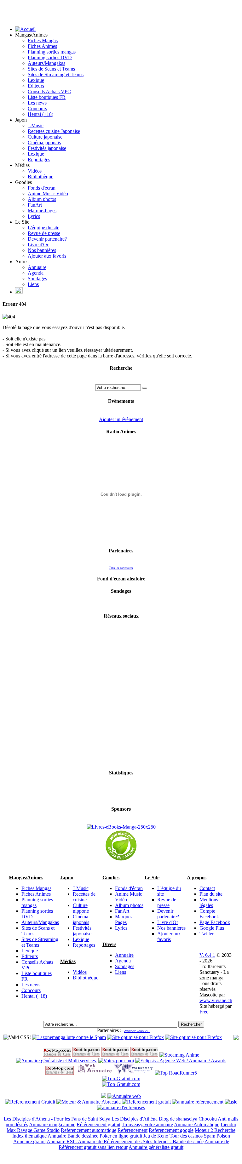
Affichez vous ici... (137, 1031)
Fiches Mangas (43, 40)
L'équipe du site (43, 227)
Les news (37, 103)
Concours (37, 108)
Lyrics (34, 216)
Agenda (35, 273)
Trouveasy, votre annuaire (147, 1124)
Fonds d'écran (41, 188)
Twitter (206, 933)
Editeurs (36, 85)
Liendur (228, 1124)
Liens (33, 284)
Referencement (132, 1130)
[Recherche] (144, 388)
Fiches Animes (42, 46)
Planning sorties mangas (52, 51)
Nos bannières (42, 250)
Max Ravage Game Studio (33, 1130)
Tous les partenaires (121, 567)
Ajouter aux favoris (47, 256)
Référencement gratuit (98, 1124)
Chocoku (208, 1118)
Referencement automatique (88, 1130)
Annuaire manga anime (52, 1124)
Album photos (42, 199)
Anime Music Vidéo (48, 193)
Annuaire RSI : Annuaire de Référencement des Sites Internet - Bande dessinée (125, 1141)
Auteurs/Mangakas (46, 63)
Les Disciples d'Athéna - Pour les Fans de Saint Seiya (57, 1118)
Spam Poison (217, 1135)
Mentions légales (208, 902)
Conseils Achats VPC (49, 91)
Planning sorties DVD (50, 57)
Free (203, 1011)
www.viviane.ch (215, 1000)
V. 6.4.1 (207, 955)
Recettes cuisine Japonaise (54, 131)
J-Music (35, 125)
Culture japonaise (45, 137)
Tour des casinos (186, 1135)
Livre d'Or (38, 244)
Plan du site (210, 894)
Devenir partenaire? (47, 239)
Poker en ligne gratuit (121, 1135)
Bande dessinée (82, 1135)
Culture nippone (81, 908)
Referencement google (171, 1130)
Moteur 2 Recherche (215, 1130)
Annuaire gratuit (29, 1141)
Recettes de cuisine (84, 896)
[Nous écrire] (19, 291)
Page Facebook (214, 922)
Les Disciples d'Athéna (135, 1118)
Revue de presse (44, 233)
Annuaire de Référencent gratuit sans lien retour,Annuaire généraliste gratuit (144, 1144)
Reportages (39, 159)
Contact (207, 888)
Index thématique (29, 1135)
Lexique (36, 80)
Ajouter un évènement (121, 419)
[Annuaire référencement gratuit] (124, 1096)
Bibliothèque (40, 176)
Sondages (37, 278)
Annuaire (37, 267)
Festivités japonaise (47, 148)
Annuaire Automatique (196, 1124)
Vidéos (35, 171)
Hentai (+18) (40, 114)
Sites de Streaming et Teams (56, 74)
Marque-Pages (42, 210)
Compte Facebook (209, 913)
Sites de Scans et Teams (51, 68)
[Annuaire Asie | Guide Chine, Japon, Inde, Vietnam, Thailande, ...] (231, 1101)
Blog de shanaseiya (178, 1118)
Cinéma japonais (44, 142)
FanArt (35, 205)
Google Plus (211, 928)
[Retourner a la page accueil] (25, 29)
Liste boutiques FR (47, 97)
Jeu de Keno (155, 1135)
